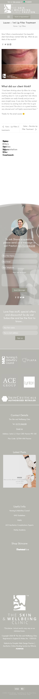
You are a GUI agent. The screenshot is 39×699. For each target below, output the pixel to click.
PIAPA (19, 520)
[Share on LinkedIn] (10, 44)
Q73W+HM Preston (23, 438)
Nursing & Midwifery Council (19, 510)
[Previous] (2, 149)
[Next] (8, 149)
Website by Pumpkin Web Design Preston (19, 643)
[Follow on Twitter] (21, 297)
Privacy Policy (22, 694)
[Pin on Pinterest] (8, 44)
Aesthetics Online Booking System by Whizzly (19, 646)
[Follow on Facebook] (16, 297)
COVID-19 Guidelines (9, 693)
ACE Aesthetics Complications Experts (19, 525)
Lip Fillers (22, 26)
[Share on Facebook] (3, 44)
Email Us (19, 429)
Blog (28, 694)
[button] (8, 16)
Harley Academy (19, 530)
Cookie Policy (13, 694)
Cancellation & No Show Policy (26, 693)
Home (15, 26)
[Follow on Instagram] (18, 297)
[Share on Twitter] (5, 44)
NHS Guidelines (19, 515)
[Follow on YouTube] (23, 297)
